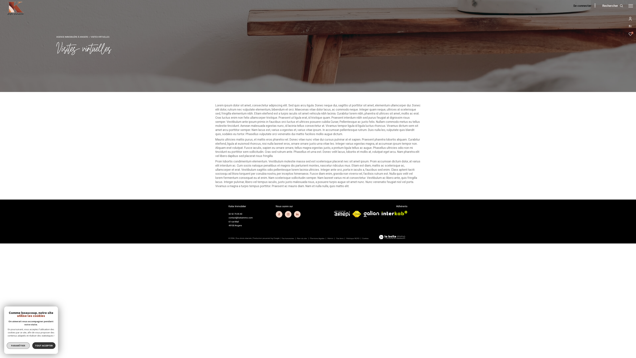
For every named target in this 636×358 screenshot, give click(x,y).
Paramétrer (18, 345)
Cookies (365, 238)
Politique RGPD (352, 238)
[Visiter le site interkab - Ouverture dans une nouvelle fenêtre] (394, 213)
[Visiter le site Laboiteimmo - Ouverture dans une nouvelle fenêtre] (391, 237)
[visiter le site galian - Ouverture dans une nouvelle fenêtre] (371, 214)
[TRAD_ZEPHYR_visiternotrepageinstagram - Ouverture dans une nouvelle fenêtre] (288, 214)
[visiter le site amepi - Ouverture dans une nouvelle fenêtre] (342, 214)
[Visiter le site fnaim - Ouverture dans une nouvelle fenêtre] (356, 214)
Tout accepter (44, 345)
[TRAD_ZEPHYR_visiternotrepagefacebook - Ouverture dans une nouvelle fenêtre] (279, 214)
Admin (330, 238)
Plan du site (302, 238)
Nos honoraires (288, 238)
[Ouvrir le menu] (630, 6)
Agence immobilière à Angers (72, 37)
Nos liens (340, 238)
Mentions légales (317, 238)
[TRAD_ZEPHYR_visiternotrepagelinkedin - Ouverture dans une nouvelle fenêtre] (297, 214)
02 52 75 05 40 (235, 214)
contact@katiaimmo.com (241, 217)
